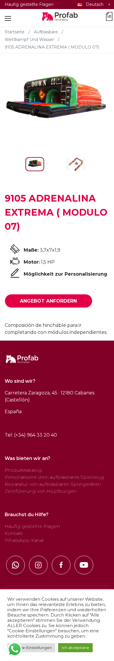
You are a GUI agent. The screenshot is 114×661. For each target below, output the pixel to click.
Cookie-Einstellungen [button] (31, 647)
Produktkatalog (23, 470)
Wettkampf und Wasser (29, 39)
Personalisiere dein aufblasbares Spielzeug (54, 477)
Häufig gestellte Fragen (29, 4)
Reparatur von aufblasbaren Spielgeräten (53, 484)
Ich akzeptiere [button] (75, 647)
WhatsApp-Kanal (24, 540)
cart (109, 15)
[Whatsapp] (15, 565)
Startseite (15, 32)
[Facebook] (61, 565)
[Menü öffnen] (7, 18)
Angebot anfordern (48, 301)
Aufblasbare (46, 32)
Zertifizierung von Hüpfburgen (41, 491)
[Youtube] (84, 565)
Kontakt (14, 533)
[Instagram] (38, 565)
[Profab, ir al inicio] (60, 18)
